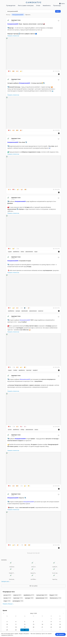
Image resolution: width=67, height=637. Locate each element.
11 (16, 624)
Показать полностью (13, 36)
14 (42, 624)
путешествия (41, 595)
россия (9, 429)
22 (51, 627)
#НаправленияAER (25, 379)
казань (36, 429)
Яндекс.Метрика (23, 633)
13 (33, 624)
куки (12, 633)
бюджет (53, 595)
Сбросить (27, 14)
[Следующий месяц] (63, 613)
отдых (35, 251)
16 (60, 624)
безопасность (55, 598)
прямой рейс (24, 311)
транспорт (28, 370)
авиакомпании (29, 251)
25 (16, 630)
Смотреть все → (5, 581)
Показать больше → (8, 604)
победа (22, 429)
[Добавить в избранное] (59, 21)
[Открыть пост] (59, 74)
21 (42, 627)
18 (16, 627)
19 (24, 627)
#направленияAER (25, 320)
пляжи (22, 251)
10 (7, 624)
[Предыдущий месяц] (4, 613)
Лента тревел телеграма (26, 5)
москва (7, 598)
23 (60, 627)
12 (24, 624)
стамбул (15, 370)
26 (24, 630)
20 (33, 627)
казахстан (40, 311)
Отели (38, 5)
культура (18, 311)
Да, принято (60, 634)
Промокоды (57, 5)
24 (7, 630)
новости (17, 595)
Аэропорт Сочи (15, 20)
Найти (58, 11)
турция (10, 251)
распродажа (18, 601)
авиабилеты (16, 251)
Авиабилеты (47, 5)
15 (51, 624)
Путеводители (10, 5)
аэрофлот (35, 370)
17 (7, 627)
